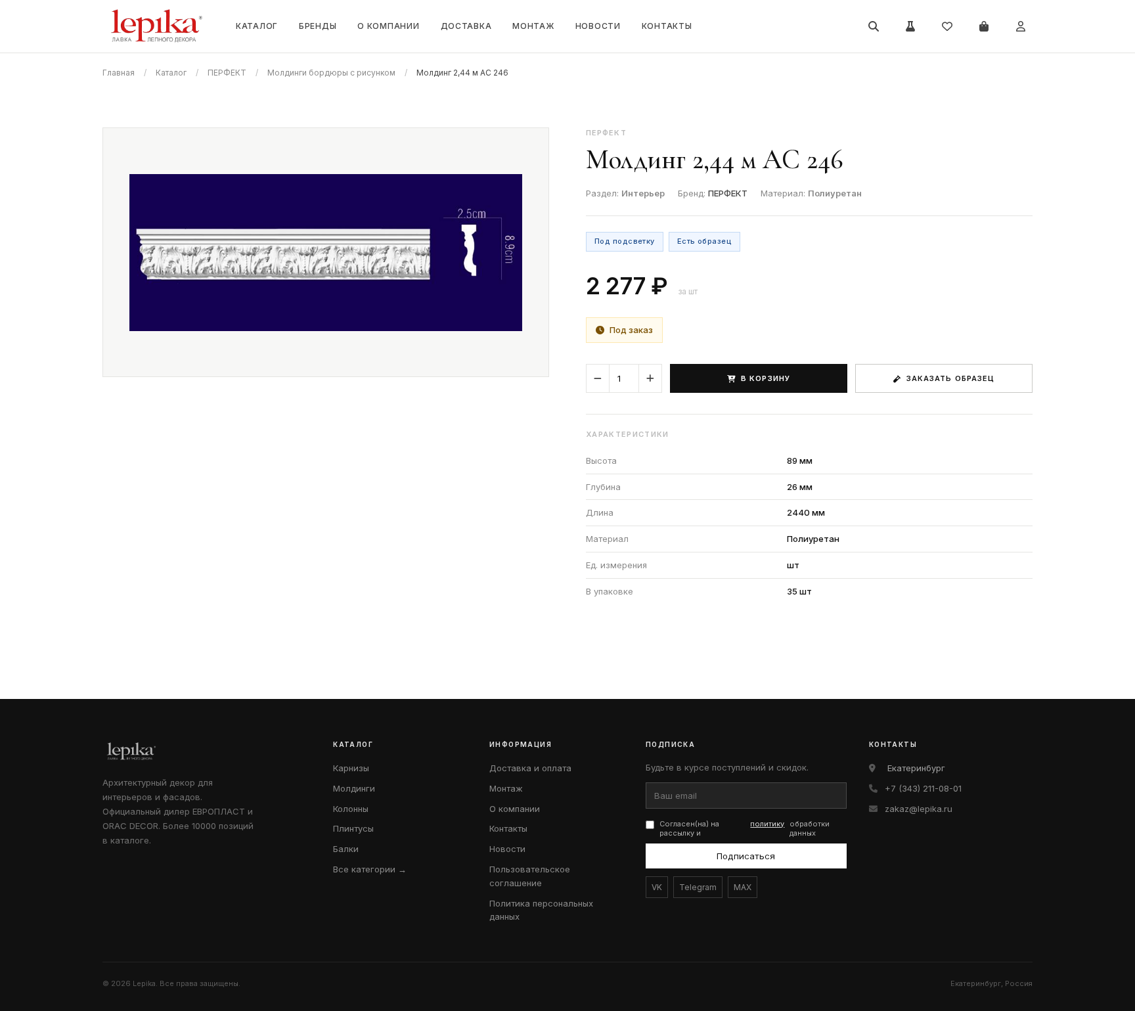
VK (657, 887)
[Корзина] (984, 26)
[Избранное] (947, 26)
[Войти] (1021, 26)
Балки (346, 848)
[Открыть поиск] (873, 26)
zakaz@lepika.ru (918, 808)
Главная (118, 73)
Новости (598, 26)
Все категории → (370, 869)
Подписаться (746, 856)
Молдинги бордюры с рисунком (331, 73)
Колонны (350, 808)
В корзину (765, 378)
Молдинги (354, 788)
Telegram (698, 887)
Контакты (667, 26)
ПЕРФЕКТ (227, 73)
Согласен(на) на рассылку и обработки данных (744, 828)
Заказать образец (950, 378)
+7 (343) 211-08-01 (923, 788)
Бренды (317, 26)
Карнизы (351, 768)
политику (767, 823)
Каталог (257, 26)
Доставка (466, 26)
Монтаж (533, 26)
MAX (742, 887)
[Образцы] (910, 26)
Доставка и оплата (530, 768)
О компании (388, 26)
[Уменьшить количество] (598, 378)
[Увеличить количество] (650, 378)
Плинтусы (353, 828)
